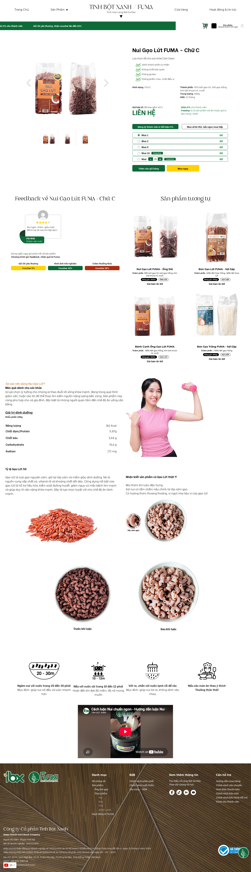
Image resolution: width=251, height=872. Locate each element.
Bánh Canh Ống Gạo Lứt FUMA (155, 346)
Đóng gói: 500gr (211, 279)
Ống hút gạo (101, 789)
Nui (100, 797)
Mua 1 (182, 135)
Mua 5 (182, 147)
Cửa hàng (181, 9)
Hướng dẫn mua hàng (228, 781)
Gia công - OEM (138, 789)
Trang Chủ (22, 9)
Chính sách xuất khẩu (141, 785)
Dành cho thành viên (227, 801)
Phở (101, 805)
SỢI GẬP (225, 279)
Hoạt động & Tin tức (103, 814)
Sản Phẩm (58, 9)
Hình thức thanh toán (228, 789)
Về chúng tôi (121, 19)
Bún (101, 801)
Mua (182, 158)
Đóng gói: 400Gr (149, 279)
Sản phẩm (97, 785)
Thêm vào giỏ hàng (148, 168)
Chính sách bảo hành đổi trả (232, 797)
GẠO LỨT (164, 357)
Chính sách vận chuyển (229, 785)
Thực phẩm (100, 793)
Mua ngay (183, 168)
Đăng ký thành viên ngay (228, 26)
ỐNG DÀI (163, 279)
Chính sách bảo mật (227, 793)
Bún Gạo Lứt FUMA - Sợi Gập (217, 269)
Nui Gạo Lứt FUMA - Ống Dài (155, 269)
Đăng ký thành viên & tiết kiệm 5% (155, 126)
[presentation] (29, 83)
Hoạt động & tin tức (223, 9)
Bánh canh (105, 809)
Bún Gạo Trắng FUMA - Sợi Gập (216, 346)
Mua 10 (182, 153)
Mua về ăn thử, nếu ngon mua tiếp (205, 126)
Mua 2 (182, 141)
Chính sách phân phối (141, 781)
